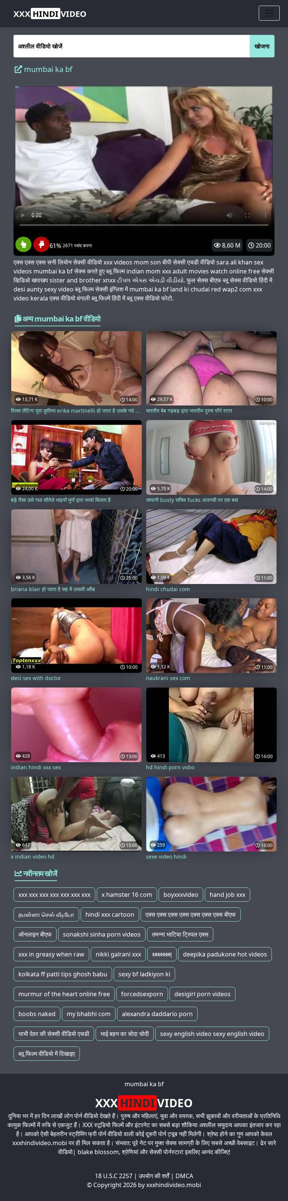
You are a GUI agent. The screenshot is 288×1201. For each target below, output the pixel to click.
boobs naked (37, 1014)
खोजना (262, 46)
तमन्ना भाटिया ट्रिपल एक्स (180, 934)
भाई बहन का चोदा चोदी (124, 1034)
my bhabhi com (89, 1014)
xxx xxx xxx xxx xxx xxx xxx (54, 894)
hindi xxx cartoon (110, 914)
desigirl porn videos (202, 994)
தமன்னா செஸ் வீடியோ (46, 914)
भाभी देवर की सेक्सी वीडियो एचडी (53, 1034)
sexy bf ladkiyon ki (144, 974)
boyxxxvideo (181, 894)
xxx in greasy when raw (51, 954)
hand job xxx (227, 894)
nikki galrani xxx (118, 954)
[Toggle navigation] (269, 13)
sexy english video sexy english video (212, 1034)
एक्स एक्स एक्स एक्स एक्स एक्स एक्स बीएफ (191, 914)
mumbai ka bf (144, 1084)
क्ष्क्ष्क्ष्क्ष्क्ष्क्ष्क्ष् (162, 954)
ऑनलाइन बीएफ (35, 934)
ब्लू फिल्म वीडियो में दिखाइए (46, 1053)
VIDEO (50, 13)
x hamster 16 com (127, 894)
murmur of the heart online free (64, 994)
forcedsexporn (142, 994)
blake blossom (98, 1152)
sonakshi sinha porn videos (102, 934)
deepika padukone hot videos (225, 954)
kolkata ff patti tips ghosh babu (62, 974)
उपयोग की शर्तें (154, 1176)
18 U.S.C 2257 (113, 1176)
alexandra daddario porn (157, 1014)
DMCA (184, 1176)
